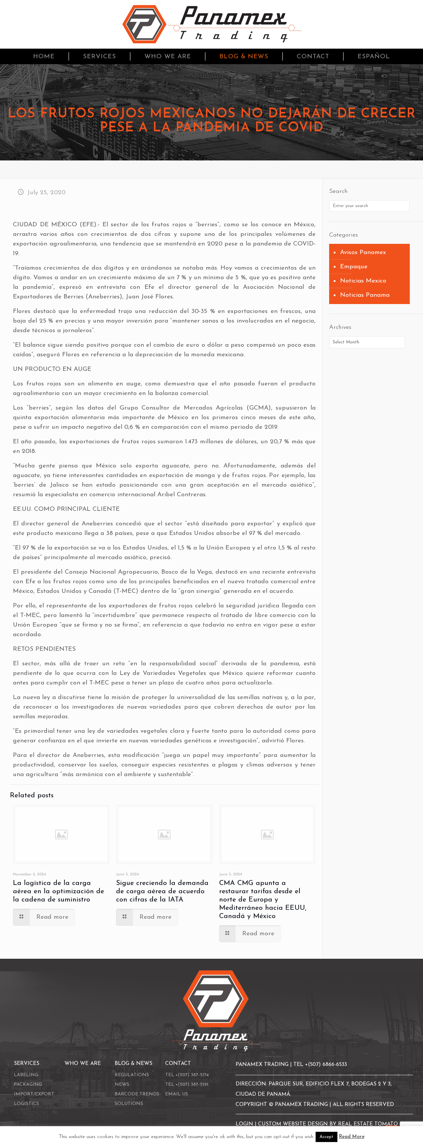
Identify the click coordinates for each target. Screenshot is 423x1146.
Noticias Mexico (363, 281)
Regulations (132, 1075)
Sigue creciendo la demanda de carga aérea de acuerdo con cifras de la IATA (162, 891)
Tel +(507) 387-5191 (187, 1084)
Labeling (26, 1075)
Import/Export (34, 1094)
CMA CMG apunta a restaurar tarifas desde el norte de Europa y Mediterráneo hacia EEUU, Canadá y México (262, 900)
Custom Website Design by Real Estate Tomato (328, 1124)
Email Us (176, 1094)
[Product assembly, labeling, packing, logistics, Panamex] (211, 24)
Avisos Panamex (363, 252)
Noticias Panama (365, 295)
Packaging (28, 1084)
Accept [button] (326, 1137)
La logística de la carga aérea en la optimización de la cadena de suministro (58, 891)
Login (245, 1124)
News (122, 1084)
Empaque (353, 267)
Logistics (26, 1103)
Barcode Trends (137, 1094)
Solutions (129, 1103)
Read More (352, 1136)
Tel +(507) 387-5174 (187, 1075)
